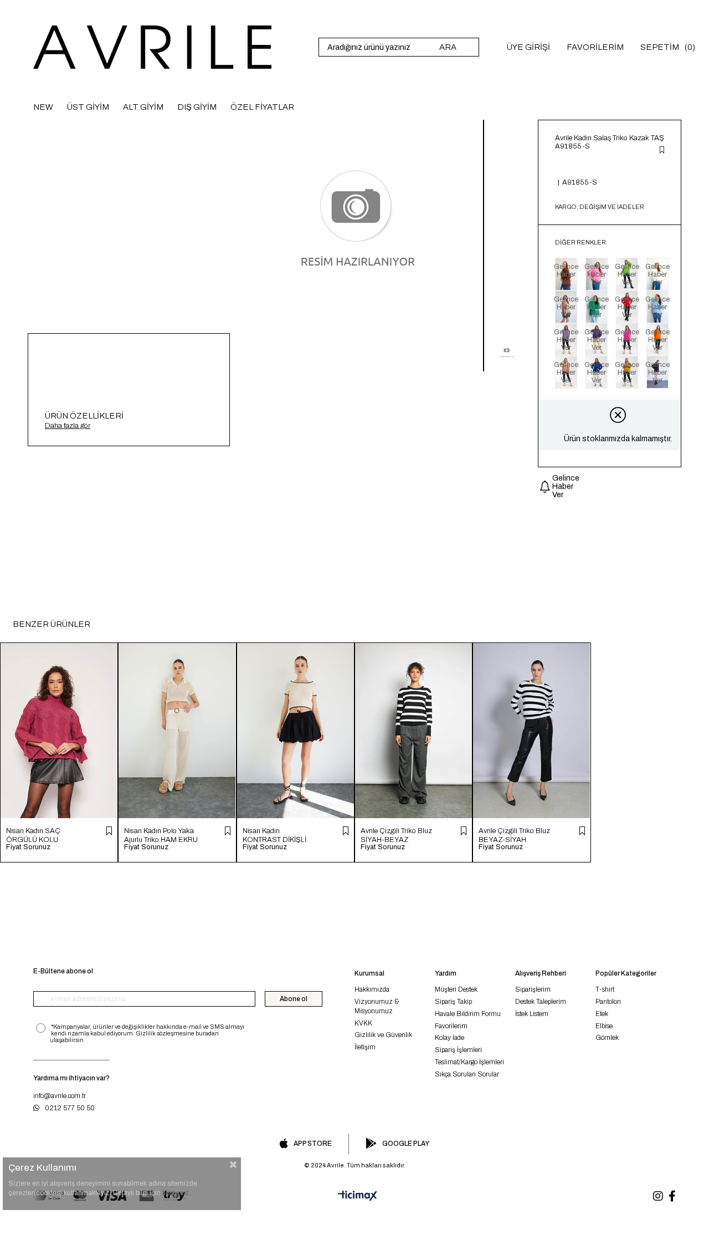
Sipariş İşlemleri (458, 1050)
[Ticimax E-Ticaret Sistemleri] (354, 1196)
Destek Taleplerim (540, 1002)
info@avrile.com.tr (59, 1096)
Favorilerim (451, 1026)
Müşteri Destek (456, 989)
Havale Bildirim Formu (468, 1014)
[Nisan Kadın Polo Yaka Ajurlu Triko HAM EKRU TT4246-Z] (177, 730)
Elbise (604, 1026)
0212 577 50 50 (70, 1108)
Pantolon (608, 1002)
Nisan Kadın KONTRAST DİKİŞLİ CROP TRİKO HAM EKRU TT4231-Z (274, 835)
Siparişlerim (533, 989)
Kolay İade (449, 1038)
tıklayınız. (176, 1193)
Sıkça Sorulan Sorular (467, 1074)
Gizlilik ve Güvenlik (383, 1035)
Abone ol (293, 999)
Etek (601, 1014)
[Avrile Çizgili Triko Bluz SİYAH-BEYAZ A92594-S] (413, 730)
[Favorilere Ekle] (662, 150)
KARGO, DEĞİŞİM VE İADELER (599, 206)
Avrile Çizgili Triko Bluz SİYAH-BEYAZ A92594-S (396, 835)
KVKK (363, 1023)
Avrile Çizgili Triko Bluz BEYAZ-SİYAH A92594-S (514, 835)
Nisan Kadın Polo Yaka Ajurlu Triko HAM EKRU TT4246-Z (161, 835)
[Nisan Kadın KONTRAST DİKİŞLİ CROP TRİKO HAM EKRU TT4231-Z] (295, 730)
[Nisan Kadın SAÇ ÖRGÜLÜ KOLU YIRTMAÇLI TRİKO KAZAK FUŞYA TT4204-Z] (59, 730)
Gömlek (607, 1038)
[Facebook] (672, 1196)
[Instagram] (658, 1196)
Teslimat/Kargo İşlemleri (469, 1062)
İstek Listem (531, 1014)
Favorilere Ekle (109, 830)
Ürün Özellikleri (84, 415)
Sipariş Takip (453, 1002)
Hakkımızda (371, 989)
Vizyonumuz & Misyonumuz (376, 1006)
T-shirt (604, 989)
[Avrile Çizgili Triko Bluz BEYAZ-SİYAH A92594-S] (531, 730)
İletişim (365, 1047)
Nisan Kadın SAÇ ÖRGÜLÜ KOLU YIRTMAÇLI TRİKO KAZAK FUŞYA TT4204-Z (36, 835)
